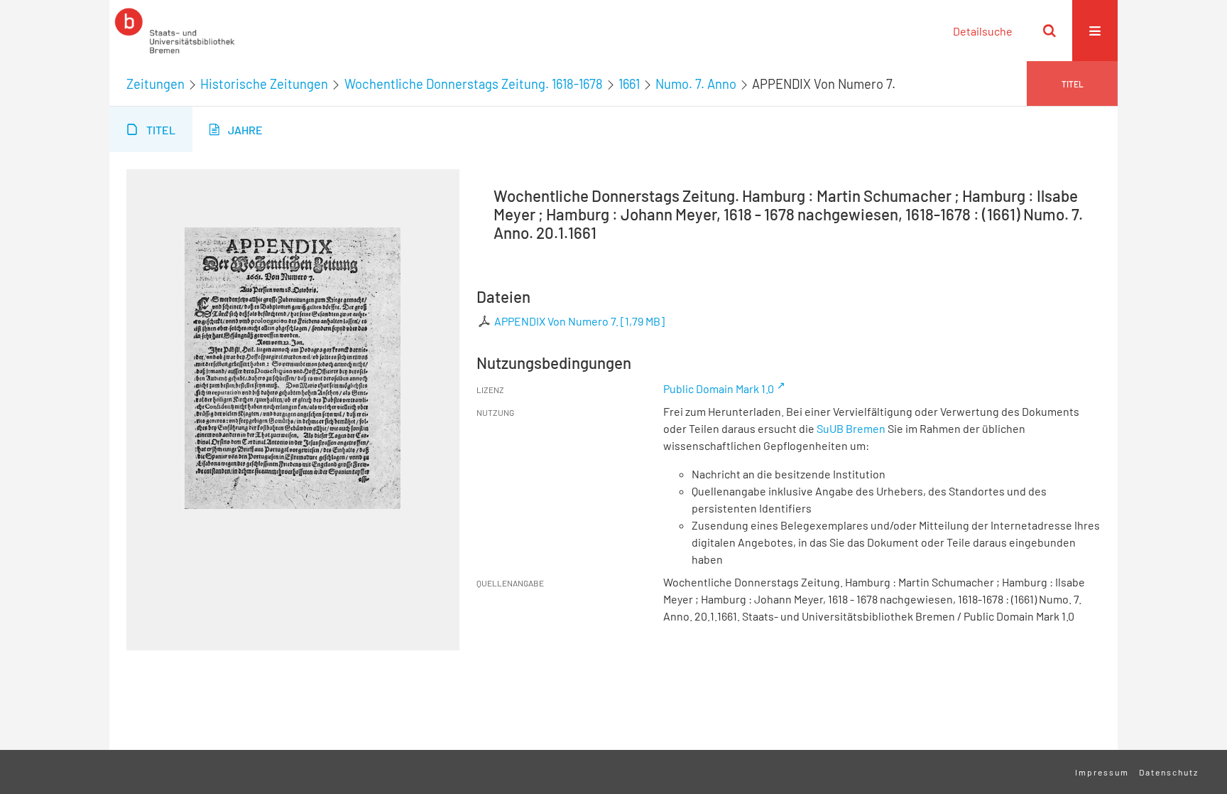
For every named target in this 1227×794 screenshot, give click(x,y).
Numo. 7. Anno (695, 84)
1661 (629, 84)
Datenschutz (1169, 772)
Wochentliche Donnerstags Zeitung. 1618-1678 (473, 84)
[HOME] (175, 30)
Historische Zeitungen (264, 84)
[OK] (1049, 30)
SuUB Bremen (851, 428)
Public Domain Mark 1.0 (718, 388)
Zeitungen (155, 84)
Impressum (1102, 772)
